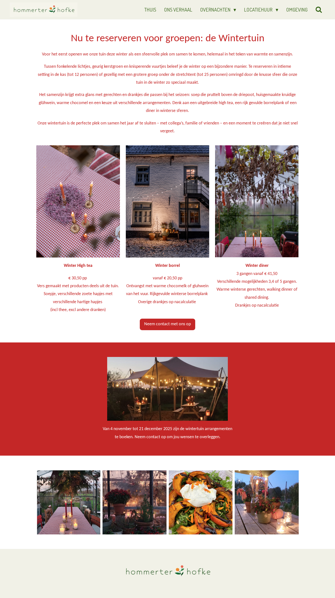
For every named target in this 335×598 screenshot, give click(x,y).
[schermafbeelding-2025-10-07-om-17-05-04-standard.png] (68, 502)
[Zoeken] (319, 9)
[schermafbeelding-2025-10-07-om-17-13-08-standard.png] (134, 502)
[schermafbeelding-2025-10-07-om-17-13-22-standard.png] (267, 502)
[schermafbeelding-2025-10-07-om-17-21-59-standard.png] (201, 502)
